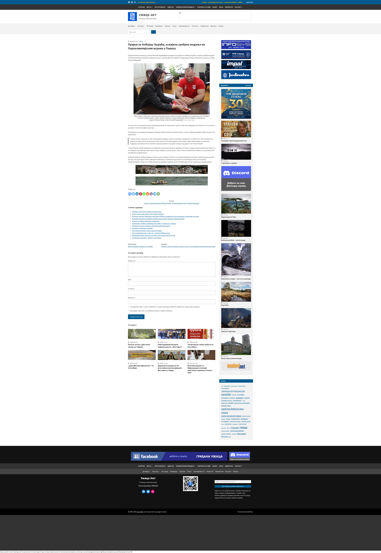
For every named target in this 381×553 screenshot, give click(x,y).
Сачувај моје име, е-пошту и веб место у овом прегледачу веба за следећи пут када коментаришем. (165, 307)
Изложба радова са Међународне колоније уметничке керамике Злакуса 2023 (200, 369)
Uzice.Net (140, 512)
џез (230, 437)
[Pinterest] (140, 193)
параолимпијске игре (179, 203)
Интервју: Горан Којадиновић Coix (234, 141)
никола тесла (246, 416)
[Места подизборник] (152, 7)
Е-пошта (131, 289)
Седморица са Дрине (229, 163)
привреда (244, 419)
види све (248, 85)
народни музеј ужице (231, 415)
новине (223, 419)
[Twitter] (133, 193)
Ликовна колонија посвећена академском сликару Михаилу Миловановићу (158, 219)
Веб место (131, 298)
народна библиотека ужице (232, 410)
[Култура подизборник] (144, 26)
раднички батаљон (235, 421)
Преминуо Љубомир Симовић (142, 228)
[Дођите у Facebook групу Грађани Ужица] (179, 460)
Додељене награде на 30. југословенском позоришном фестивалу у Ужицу (170, 368)
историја (240, 394)
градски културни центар (233, 391)
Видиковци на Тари (228, 217)
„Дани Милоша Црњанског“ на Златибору (141, 367)
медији (230, 403)
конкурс (232, 398)
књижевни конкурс (226, 400)
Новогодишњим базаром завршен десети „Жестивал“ (170, 345)
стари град (242, 424)
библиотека (227, 386)
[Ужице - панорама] (172, 173)
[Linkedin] (137, 193)
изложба (226, 394)
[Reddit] (147, 193)
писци (228, 419)
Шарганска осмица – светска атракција (236, 279)
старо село (223, 428)
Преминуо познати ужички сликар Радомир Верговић (151, 226)
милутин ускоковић (242, 403)
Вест (141, 41)
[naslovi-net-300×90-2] (236, 370)
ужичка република (237, 431)
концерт (240, 397)
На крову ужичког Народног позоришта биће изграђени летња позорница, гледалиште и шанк (165, 216)
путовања (225, 421)
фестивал (241, 433)
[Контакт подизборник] (242, 7)
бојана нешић (234, 386)
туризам (235, 427)
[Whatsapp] (144, 193)
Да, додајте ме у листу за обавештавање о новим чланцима (151, 311)
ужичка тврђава (226, 434)
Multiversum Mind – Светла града (233, 240)
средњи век (235, 424)
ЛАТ (251, 2)
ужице (146, 203)
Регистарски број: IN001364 (148, 486)
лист (244, 400)
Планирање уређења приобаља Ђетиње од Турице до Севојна (154, 223)
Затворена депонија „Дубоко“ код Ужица (146, 238)
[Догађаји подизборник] (135, 26)
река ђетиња (245, 421)
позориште (235, 419)
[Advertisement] (190, 533)
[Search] (153, 32)
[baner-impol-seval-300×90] (236, 68)
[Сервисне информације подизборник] (194, 7)
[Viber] (151, 193)
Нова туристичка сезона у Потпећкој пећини (148, 214)
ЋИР (248, 2)
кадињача (225, 398)
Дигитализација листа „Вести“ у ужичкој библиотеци (151, 233)
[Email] (158, 193)
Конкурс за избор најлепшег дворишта (145, 221)
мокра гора (226, 405)
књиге (247, 398)
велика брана (242, 386)
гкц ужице (225, 388)
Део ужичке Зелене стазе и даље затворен (147, 231)
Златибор (225, 305)
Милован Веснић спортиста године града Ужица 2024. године (153, 235)
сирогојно (228, 424)
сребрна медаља (193, 203)
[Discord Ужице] (236, 190)
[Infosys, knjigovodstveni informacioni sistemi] (236, 48)
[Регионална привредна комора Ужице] (236, 58)
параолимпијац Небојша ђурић (160, 203)
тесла (228, 428)
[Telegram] (154, 193)
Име (130, 280)
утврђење (234, 434)
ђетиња (224, 436)
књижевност (237, 400)
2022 (222, 386)
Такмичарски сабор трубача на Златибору (200, 345)
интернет (234, 394)
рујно (222, 424)
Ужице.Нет (148, 15)
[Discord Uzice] (239, 460)
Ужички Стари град (228, 331)
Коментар (132, 261)
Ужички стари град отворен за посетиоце (147, 212)
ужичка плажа (225, 431)
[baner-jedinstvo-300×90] (236, 78)
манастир (224, 403)
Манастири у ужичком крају (231, 358)
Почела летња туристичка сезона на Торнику (139, 345)
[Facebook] (129, 193)
